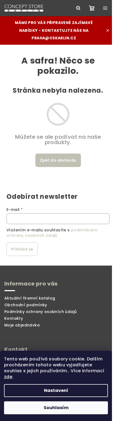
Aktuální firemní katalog (29, 298)
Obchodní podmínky (25, 305)
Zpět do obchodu (58, 160)
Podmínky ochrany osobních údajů (40, 311)
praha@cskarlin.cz (54, 38)
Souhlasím (56, 408)
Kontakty (13, 318)
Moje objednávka (22, 325)
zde (8, 377)
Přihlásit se (22, 249)
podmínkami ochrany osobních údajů (51, 232)
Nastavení (56, 390)
